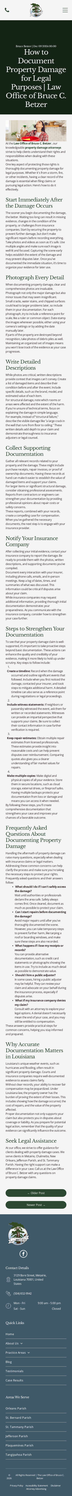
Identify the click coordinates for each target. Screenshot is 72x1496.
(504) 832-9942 (22, 1293)
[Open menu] (65, 10)
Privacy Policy (16, 1485)
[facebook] (23, 1254)
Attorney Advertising (36, 1488)
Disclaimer (56, 1485)
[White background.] (7, 12)
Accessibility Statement (37, 1485)
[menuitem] (36, 1334)
